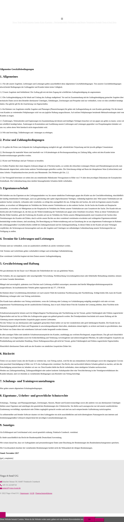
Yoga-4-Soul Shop (109, 22)
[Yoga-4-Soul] (62, 13)
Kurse (42, 22)
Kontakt (99, 22)
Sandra (37, 22)
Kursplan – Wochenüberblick (56, 22)
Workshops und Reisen (77, 22)
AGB (32, 493)
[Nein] (99, 520)
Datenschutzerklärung (43, 493)
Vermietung (90, 22)
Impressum (24, 493)
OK (89, 519)
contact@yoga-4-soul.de (11, 488)
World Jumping (28, 22)
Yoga (20, 22)
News (15, 22)
